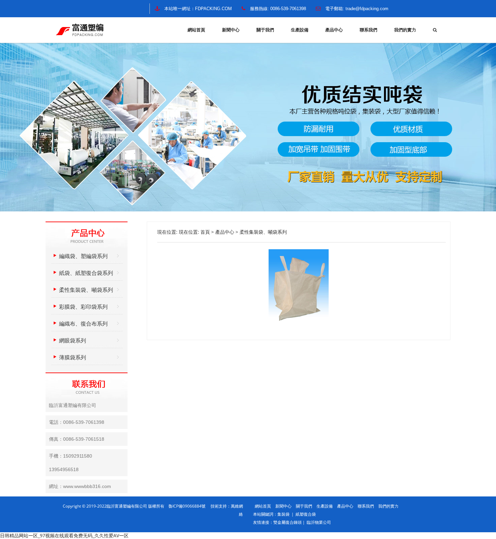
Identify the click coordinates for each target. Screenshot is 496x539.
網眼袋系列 (72, 340)
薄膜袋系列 (72, 357)
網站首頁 (196, 29)
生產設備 (299, 29)
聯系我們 (368, 29)
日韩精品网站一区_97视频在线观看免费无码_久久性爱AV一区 (64, 535)
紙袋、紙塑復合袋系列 (86, 273)
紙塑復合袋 (306, 514)
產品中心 (334, 29)
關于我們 (265, 29)
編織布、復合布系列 (83, 323)
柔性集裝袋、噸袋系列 (86, 289)
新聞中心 (231, 29)
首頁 (205, 232)
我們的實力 (405, 29)
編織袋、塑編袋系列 (83, 256)
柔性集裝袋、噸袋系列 (263, 232)
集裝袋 (284, 514)
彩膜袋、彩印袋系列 (83, 306)
